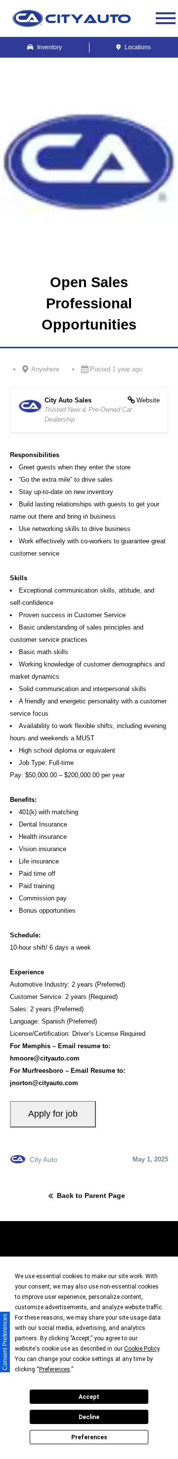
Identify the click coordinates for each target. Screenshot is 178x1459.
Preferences (89, 1437)
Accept (89, 1396)
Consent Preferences (4, 1342)
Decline (89, 1417)
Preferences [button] (54, 1369)
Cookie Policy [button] (141, 1348)
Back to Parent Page (91, 1196)
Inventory (49, 47)
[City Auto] (71, 18)
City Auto (43, 1159)
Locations (137, 47)
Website (148, 400)
